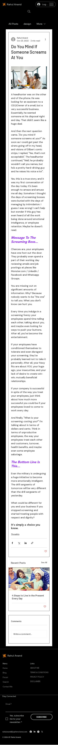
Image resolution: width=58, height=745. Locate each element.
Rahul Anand (14, 4)
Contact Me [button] (7, 687)
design (27, 23)
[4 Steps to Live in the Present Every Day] (29, 579)
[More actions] (45, 39)
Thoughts (15, 534)
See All (44, 562)
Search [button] (6, 682)
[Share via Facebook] (12, 543)
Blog (4, 673)
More (39, 23)
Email (9, 704)
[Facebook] (31, 732)
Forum (5, 677)
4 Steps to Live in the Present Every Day (28, 597)
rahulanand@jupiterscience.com (14, 732)
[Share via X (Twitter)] (19, 543)
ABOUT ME (34, 668)
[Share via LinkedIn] (25, 543)
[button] (29, 11)
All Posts (13, 23)
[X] (42, 732)
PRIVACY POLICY (37, 677)
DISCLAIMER (35, 681)
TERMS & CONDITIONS (39, 672)
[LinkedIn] (34, 732)
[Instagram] (38, 732)
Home (5, 668)
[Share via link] (32, 543)
